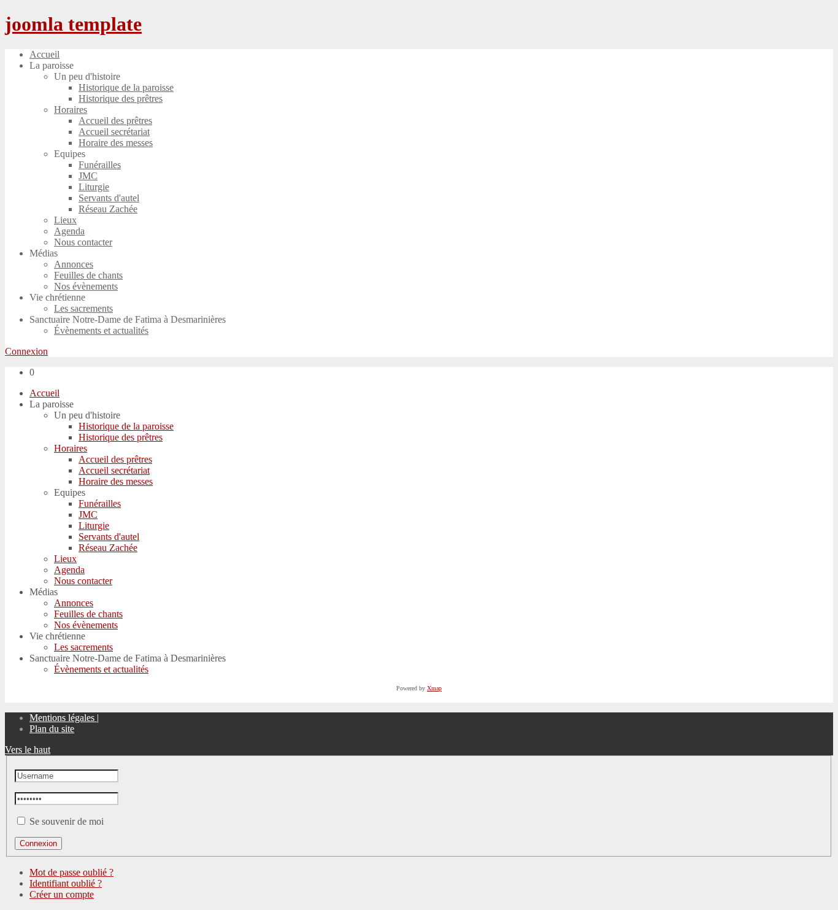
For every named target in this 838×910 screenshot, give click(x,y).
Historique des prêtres (121, 437)
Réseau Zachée (108, 547)
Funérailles (100, 503)
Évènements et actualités (101, 669)
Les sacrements (83, 647)
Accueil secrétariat (114, 470)
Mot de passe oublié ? (71, 872)
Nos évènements (86, 625)
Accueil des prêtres (115, 459)
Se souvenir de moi (66, 821)
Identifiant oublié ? (65, 883)
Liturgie (94, 525)
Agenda (69, 570)
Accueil (44, 393)
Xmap (434, 688)
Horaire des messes (116, 481)
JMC (88, 514)
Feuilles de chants (88, 614)
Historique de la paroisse (126, 426)
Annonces (73, 603)
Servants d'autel (109, 536)
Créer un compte (61, 894)
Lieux (65, 558)
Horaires (70, 448)
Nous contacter (83, 581)
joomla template (73, 24)
